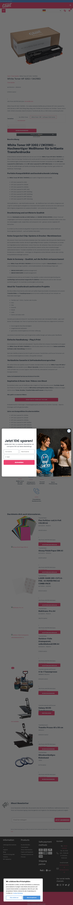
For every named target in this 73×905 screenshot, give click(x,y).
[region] (23, 890)
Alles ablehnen (14, 898)
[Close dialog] (69, 430)
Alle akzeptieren (32, 898)
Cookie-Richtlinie (18, 893)
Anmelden (19, 462)
